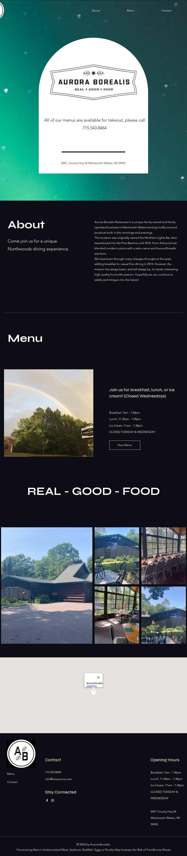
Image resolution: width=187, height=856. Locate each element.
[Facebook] (47, 800)
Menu (11, 773)
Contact (12, 782)
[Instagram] (52, 800)
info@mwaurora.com (58, 779)
